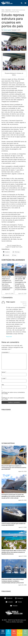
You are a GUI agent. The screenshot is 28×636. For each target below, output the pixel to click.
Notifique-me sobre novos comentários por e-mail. (13, 393)
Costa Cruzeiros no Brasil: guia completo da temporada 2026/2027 (13, 524)
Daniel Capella (7, 30)
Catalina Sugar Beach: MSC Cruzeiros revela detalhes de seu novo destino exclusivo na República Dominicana (14, 552)
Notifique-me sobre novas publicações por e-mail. (13, 398)
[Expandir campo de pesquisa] (21, 3)
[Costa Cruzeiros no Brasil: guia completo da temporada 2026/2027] (14, 512)
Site (3, 384)
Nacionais (8, 10)
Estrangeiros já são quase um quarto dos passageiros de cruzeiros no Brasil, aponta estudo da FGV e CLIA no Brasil (20, 283)
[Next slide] (24, 278)
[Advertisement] (14, 426)
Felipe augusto (10, 302)
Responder (9, 336)
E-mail (4, 378)
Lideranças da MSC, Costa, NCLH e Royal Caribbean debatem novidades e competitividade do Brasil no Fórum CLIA (13, 581)
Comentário (5, 352)
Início (3, 10)
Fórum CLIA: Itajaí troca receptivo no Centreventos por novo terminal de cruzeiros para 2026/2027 (7, 283)
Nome (4, 372)
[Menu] (25, 3)
